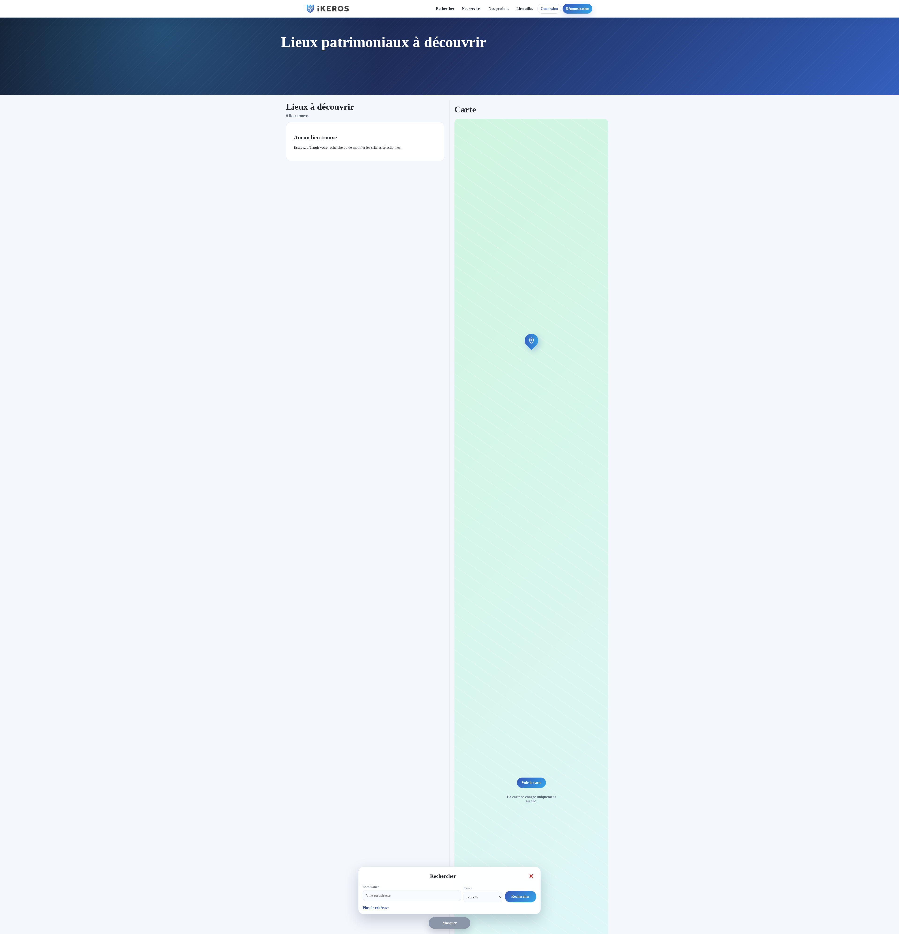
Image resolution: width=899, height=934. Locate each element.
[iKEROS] (328, 8)
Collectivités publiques (483, 88)
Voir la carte (531, 783)
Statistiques (529, 52)
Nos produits (499, 9)
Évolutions (436, 52)
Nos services (471, 9)
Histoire (434, 44)
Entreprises (475, 112)
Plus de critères (375, 908)
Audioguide (475, 52)
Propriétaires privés (481, 104)
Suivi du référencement (592, 52)
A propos (490, 35)
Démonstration (577, 9)
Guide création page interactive (390, 37)
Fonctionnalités (532, 35)
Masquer (449, 923)
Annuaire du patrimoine (593, 44)
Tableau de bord (533, 44)
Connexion (549, 9)
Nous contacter (495, 44)
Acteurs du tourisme (482, 96)
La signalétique (478, 60)
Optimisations (585, 35)
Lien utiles (524, 9)
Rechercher (445, 9)
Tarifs (470, 68)
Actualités (436, 35)
